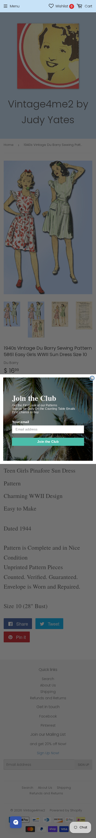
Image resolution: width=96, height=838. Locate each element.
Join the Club (48, 442)
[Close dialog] (92, 378)
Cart (88, 6)
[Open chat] (16, 822)
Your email (20, 422)
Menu (14, 6)
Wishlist (63, 6)
